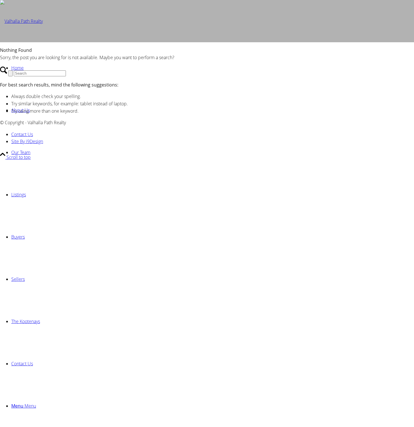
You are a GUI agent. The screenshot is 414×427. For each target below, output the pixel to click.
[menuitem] (212, 152)
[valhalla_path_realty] (21, 21)
